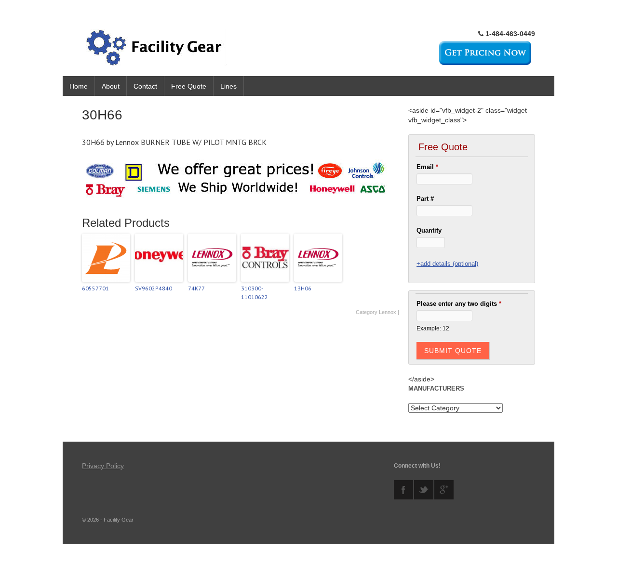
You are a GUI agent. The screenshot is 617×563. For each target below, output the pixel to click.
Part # (425, 198)
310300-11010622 (254, 293)
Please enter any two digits (458, 303)
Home (78, 86)
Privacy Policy (103, 466)
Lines (228, 86)
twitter (423, 489)
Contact (145, 86)
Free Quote (188, 86)
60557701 (95, 288)
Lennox (387, 312)
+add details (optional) (447, 263)
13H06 (302, 288)
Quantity (429, 230)
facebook (403, 489)
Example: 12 (432, 328)
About (111, 86)
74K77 (196, 288)
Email (427, 166)
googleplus (444, 489)
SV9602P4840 (153, 288)
